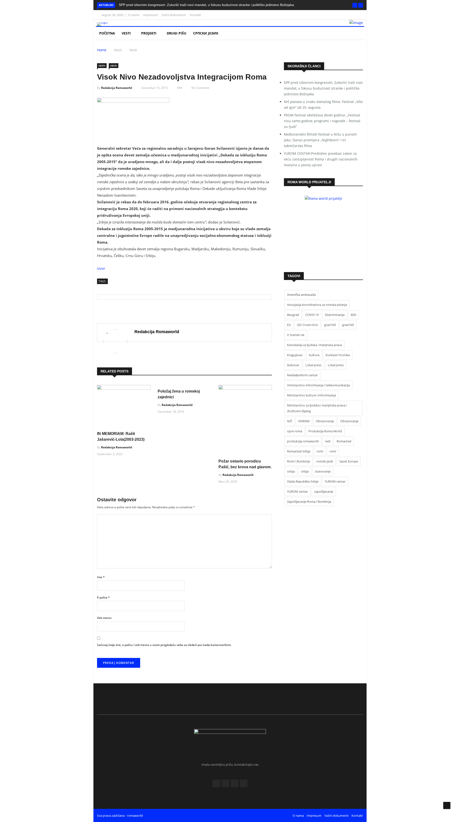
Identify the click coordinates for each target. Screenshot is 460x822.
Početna (107, 33)
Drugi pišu (176, 33)
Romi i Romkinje (298, 461)
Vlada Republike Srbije (302, 481)
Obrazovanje (325, 421)
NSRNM (304, 421)
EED (353, 315)
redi (327, 441)
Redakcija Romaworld (116, 88)
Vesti (127, 33)
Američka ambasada (301, 294)
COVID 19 (312, 315)
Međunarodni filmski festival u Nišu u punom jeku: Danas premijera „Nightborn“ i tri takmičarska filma (320, 140)
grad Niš (330, 325)
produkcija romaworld (303, 441)
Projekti (149, 33)
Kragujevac (295, 355)
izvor (101, 268)
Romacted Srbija (298, 451)
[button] (354, 5)
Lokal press (313, 365)
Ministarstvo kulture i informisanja (311, 395)
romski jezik (324, 461)
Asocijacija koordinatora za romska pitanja (317, 305)
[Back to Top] (446, 805)
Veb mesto (104, 618)
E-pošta (103, 597)
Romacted (344, 441)
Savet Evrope (348, 461)
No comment (200, 88)
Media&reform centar (302, 375)
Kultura (314, 355)
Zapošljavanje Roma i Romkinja (309, 501)
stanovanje (323, 471)
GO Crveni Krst (307, 325)
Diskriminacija (335, 315)
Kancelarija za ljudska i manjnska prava (314, 345)
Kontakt (195, 15)
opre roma (294, 431)
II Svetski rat (296, 335)
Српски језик (206, 33)
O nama (133, 15)
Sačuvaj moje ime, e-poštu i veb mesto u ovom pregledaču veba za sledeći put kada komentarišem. (164, 645)
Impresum (150, 15)
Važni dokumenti (174, 15)
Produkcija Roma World (325, 431)
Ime (101, 577)
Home (101, 50)
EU (289, 325)
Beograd (293, 315)
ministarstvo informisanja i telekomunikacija (318, 385)
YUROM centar (335, 481)
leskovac (293, 365)
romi (319, 451)
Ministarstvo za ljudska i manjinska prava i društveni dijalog (317, 408)
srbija (291, 471)
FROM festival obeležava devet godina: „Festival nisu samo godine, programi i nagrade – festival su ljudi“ (322, 121)
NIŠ (289, 421)
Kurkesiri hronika (338, 355)
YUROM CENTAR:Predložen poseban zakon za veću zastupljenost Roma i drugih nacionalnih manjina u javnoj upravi (320, 159)
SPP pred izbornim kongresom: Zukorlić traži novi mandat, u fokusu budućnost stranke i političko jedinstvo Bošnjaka (206, 5)
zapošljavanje (323, 491)
